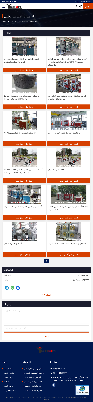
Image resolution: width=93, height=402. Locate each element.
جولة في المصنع (9, 373)
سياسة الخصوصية (10, 390)
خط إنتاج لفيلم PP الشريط (32, 390)
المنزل (12, 21)
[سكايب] (6, 287)
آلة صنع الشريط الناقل (13, 243)
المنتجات (4, 21)
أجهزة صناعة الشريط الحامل (59, 170)
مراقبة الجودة (8, 377)
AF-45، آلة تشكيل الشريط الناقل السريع (20, 133)
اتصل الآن (46, 294)
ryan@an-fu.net (10, 2)
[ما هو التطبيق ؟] (12, 287)
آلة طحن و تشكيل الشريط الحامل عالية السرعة (23, 206)
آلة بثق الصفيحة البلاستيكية (32, 369)
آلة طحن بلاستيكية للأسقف (32, 382)
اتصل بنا (6, 382)
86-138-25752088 (84, 2)
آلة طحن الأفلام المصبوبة (32, 377)
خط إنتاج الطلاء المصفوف (32, 386)
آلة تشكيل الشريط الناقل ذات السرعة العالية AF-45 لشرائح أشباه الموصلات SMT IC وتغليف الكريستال (68, 62)
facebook (53, 385)
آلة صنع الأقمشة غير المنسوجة (33, 373)
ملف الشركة (8, 369)
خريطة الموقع (8, 386)
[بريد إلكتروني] (17, 287)
